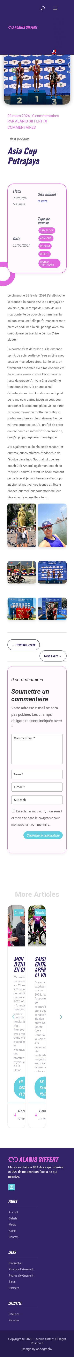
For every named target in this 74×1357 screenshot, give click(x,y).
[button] (61, 1016)
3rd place (47, 230)
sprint (44, 254)
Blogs (12, 1282)
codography (44, 1349)
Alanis (12, 1231)
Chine (19, 913)
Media (12, 1224)
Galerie (13, 1218)
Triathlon (41, 913)
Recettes (14, 1320)
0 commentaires (45, 116)
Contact (13, 1237)
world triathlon (47, 263)
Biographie (15, 1263)
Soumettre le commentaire (43, 835)
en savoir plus (24, 1088)
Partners (14, 1288)
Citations (14, 1314)
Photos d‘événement (21, 1275)
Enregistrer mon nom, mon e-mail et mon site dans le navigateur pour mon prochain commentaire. (36, 818)
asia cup (46, 238)
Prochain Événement (21, 1269)
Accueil (13, 1212)
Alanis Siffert (29, 121)
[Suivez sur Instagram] (11, 1187)
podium (45, 246)
